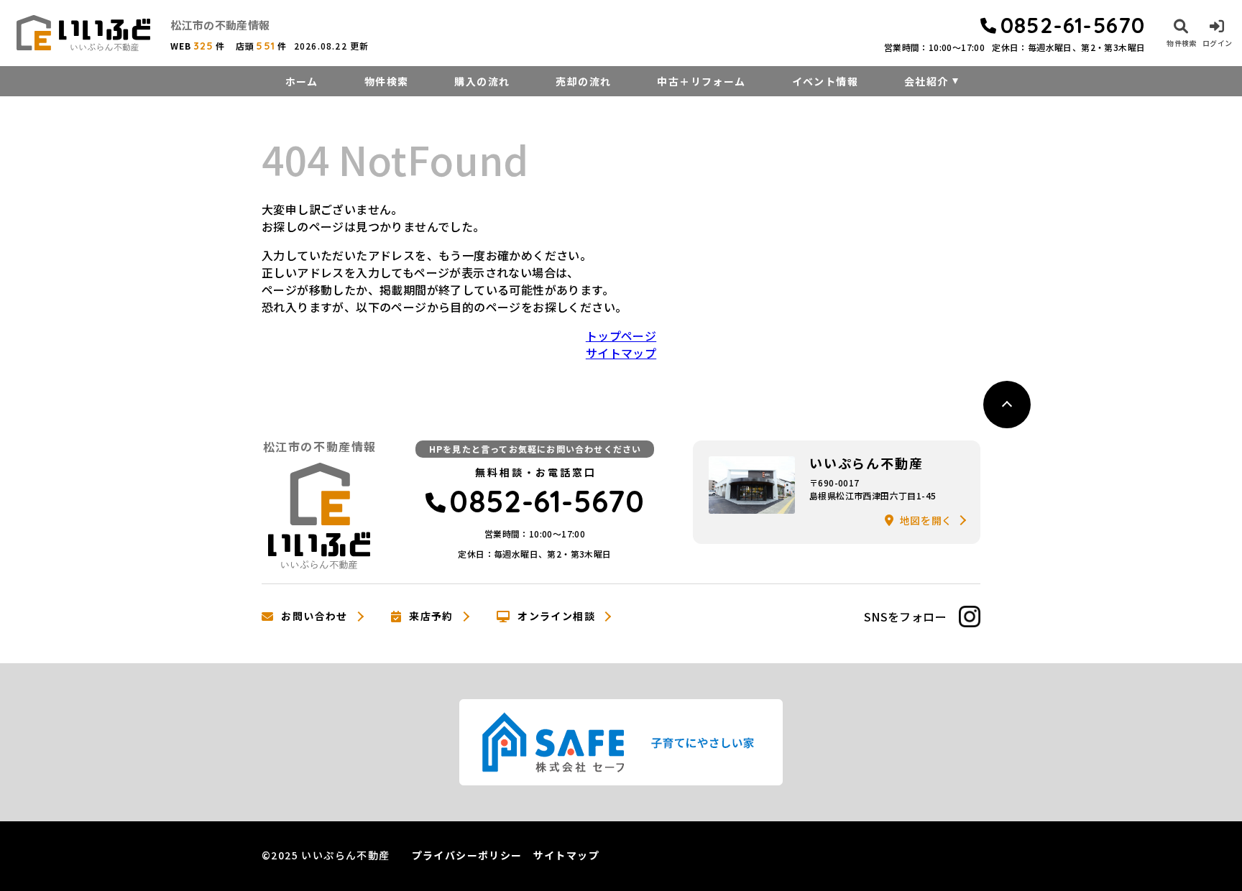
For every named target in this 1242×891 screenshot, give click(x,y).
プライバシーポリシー (467, 855)
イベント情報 (825, 81)
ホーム (301, 81)
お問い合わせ (314, 616)
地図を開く (926, 520)
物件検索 (386, 81)
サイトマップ (621, 352)
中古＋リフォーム (701, 81)
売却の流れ (583, 81)
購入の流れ (482, 81)
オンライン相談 (556, 616)
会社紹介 (926, 81)
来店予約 (431, 616)
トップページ (621, 335)
